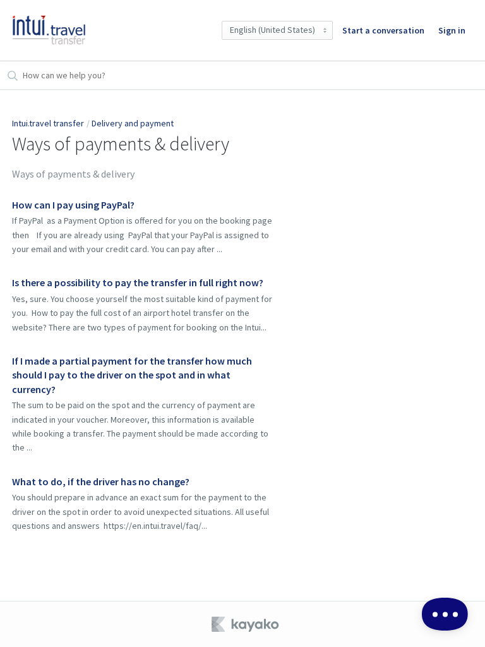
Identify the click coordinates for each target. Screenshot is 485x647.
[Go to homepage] (49, 30)
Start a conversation (383, 30)
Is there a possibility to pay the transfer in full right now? (137, 282)
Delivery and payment (133, 123)
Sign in (451, 30)
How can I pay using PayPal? (73, 204)
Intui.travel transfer (48, 123)
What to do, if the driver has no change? (100, 481)
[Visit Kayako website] (246, 624)
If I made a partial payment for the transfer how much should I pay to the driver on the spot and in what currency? (132, 375)
